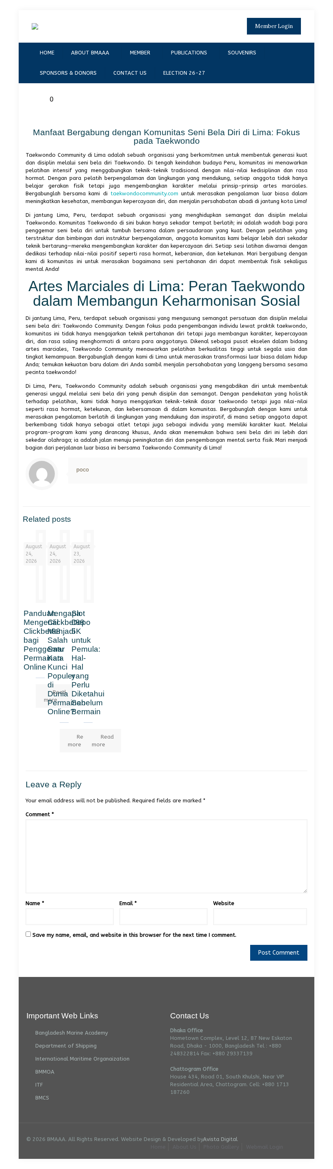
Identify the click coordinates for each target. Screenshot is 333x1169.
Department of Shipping (66, 1046)
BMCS (42, 1098)
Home (158, 1147)
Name (35, 903)
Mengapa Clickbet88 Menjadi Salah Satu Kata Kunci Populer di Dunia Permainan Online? (67, 662)
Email (128, 903)
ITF (39, 1085)
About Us (185, 1147)
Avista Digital (220, 1139)
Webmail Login (264, 1147)
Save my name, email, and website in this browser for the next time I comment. (134, 935)
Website (223, 903)
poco (82, 469)
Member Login (274, 26)
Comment (40, 814)
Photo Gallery (221, 1147)
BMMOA (44, 1072)
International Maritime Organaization (82, 1059)
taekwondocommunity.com (144, 193)
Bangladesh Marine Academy (71, 1033)
